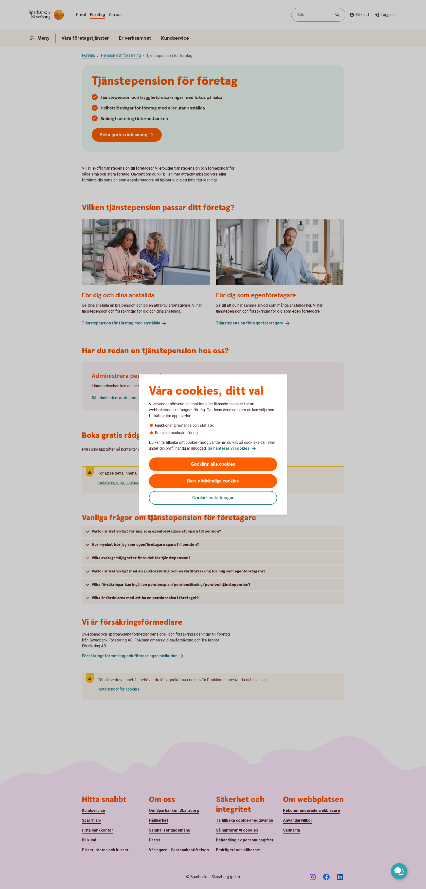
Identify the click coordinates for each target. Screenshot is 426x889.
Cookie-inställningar (213, 498)
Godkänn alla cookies (213, 464)
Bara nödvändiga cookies (213, 481)
